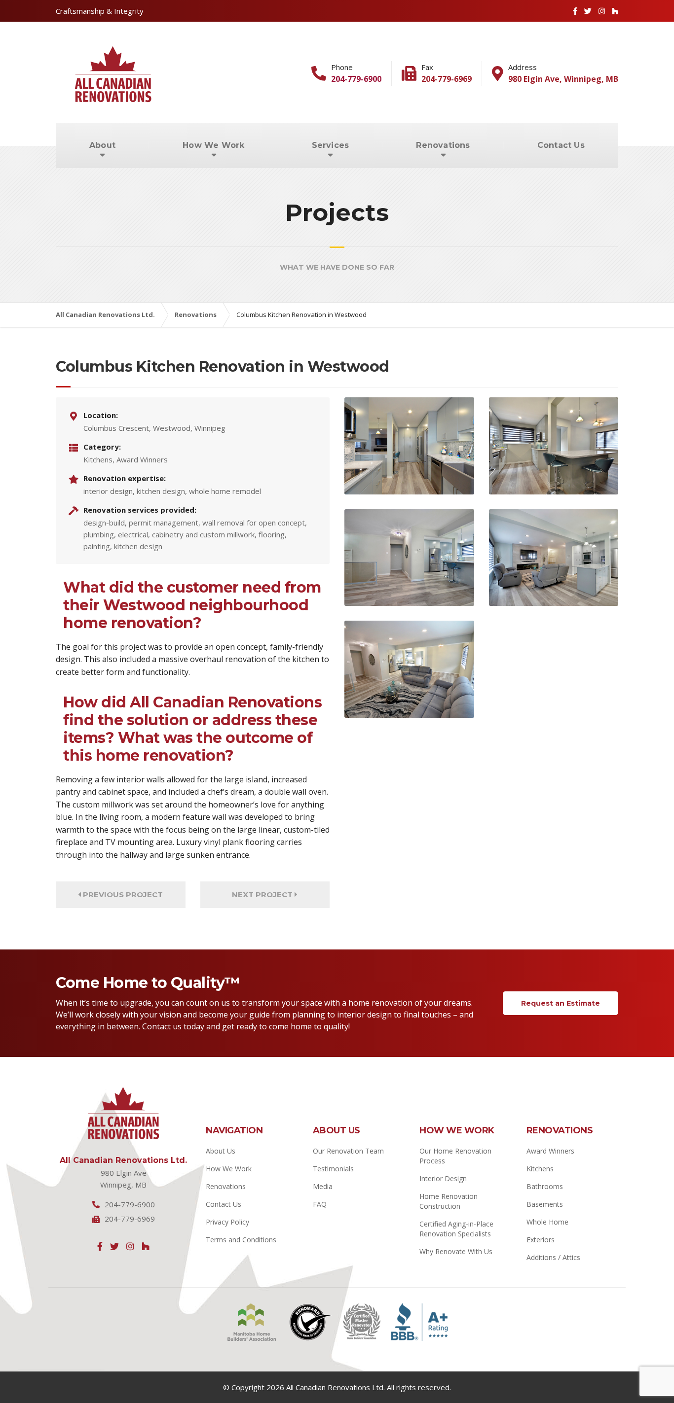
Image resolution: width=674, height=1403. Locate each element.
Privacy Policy (227, 1222)
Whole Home (547, 1222)
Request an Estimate (560, 1003)
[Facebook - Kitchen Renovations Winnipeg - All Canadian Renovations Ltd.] (575, 11)
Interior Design (443, 1178)
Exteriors (540, 1239)
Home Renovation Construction (448, 1201)
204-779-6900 (356, 78)
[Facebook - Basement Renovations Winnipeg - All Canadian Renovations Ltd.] (100, 1246)
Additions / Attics (553, 1257)
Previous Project (122, 894)
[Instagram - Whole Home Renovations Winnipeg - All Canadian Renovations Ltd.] (602, 11)
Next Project (263, 894)
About (102, 145)
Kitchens (540, 1168)
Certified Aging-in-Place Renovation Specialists (456, 1228)
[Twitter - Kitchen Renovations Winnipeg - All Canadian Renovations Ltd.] (588, 11)
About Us (220, 1151)
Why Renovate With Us (455, 1251)
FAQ (320, 1204)
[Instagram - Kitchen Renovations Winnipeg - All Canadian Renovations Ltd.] (130, 1246)
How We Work (213, 145)
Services (330, 145)
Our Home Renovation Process (455, 1155)
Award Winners (550, 1151)
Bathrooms (544, 1186)
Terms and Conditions (241, 1239)
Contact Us (561, 145)
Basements (544, 1204)
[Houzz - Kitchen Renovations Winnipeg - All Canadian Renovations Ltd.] (146, 1246)
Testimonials (333, 1168)
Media (323, 1186)
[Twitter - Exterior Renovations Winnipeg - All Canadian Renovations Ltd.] (114, 1246)
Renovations (443, 145)
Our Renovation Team (348, 1151)
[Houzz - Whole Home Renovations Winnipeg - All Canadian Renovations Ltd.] (615, 11)
